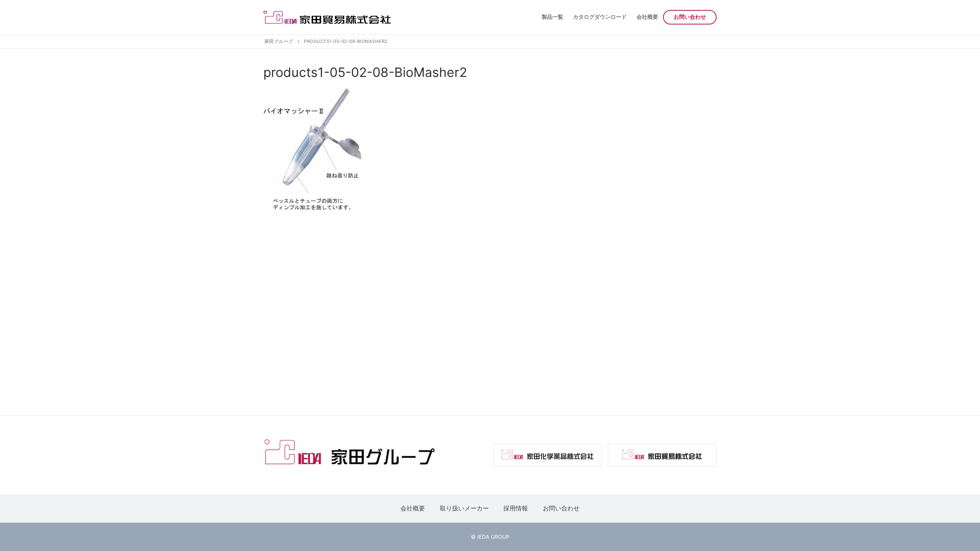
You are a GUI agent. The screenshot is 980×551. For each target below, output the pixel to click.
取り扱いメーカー (464, 508)
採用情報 (515, 508)
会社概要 (412, 508)
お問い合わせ (561, 508)
